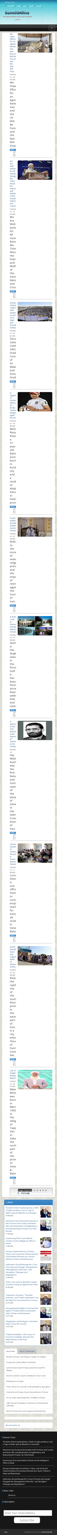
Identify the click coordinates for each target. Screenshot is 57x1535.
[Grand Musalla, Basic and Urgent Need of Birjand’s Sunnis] (35, 956)
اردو (25, 6)
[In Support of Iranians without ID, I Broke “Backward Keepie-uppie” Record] (35, 402)
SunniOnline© (46, 1532)
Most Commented (27, 1351)
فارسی (38, 6)
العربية (31, 6)
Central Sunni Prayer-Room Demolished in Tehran (27, 1392)
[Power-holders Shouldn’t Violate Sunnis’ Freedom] (35, 527)
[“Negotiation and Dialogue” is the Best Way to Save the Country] (45, 1325)
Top (5, 1532)
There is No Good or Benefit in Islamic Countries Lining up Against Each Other (22, 1283)
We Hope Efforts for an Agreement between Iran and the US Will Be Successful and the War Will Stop (15, 53)
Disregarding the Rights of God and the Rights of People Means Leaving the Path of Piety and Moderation (22, 1311)
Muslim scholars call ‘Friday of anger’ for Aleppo (26, 1357)
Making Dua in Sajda (15, 1381)
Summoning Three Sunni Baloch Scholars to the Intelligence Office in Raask (21, 1241)
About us (11, 1495)
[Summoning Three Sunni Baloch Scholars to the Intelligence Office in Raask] (45, 1242)
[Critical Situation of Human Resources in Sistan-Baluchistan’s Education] (35, 853)
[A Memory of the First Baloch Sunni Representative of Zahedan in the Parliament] (35, 730)
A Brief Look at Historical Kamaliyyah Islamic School (15, 624)
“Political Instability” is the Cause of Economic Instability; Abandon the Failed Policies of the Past (20, 1337)
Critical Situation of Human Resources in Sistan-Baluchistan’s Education (15, 854)
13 (18, 1193)
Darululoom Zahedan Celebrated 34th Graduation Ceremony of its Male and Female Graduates (15, 315)
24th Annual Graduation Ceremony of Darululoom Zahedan (27, 1404)
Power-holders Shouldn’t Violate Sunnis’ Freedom (14, 524)
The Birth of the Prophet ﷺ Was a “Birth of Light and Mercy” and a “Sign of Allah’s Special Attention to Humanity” (22, 1210)
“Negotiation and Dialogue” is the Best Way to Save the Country (21, 1322)
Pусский (11, 6)
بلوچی (19, 6)
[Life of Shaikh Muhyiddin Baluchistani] (35, 1079)
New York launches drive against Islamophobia (26, 1411)
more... (13, 150)
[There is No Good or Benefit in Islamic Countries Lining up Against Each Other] (45, 1286)
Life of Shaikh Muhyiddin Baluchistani (15, 1074)
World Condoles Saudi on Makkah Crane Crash (26, 1375)
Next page (25, 1193)
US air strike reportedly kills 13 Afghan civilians (25, 1397)
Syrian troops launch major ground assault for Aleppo (25, 1369)
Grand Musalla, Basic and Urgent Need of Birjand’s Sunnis (13, 957)
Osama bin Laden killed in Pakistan (21, 1362)
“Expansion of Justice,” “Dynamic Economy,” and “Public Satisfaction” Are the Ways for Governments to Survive (22, 1297)
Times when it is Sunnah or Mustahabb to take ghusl (28, 1386)
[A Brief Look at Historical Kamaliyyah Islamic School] (35, 626)
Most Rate (10, 1351)
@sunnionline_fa (13, 1425)
